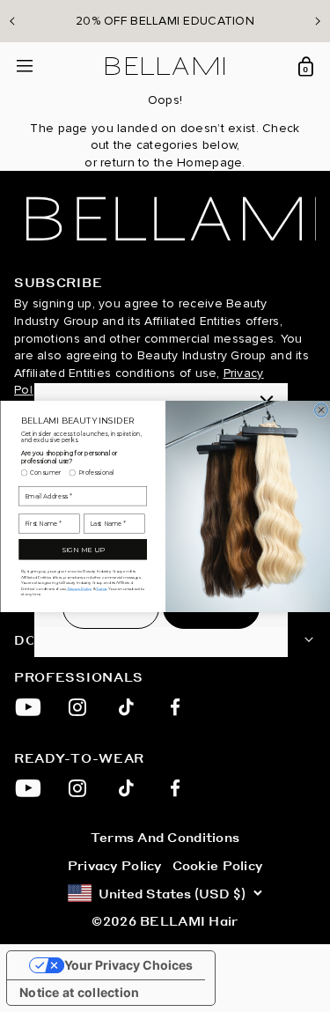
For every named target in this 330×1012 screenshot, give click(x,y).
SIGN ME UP (83, 549)
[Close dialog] (320, 410)
